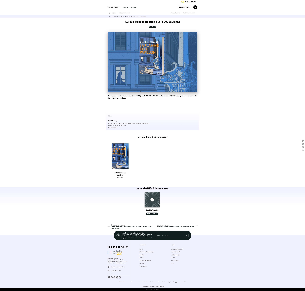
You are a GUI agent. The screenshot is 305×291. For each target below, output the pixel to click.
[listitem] (109, 277)
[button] (184, 7)
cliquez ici (124, 238)
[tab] (109, 13)
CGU (120, 282)
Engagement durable (179, 282)
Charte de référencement (130, 282)
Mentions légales (167, 282)
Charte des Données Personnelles (150, 282)
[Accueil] (114, 7)
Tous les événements (119, 16)
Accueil (110, 16)
